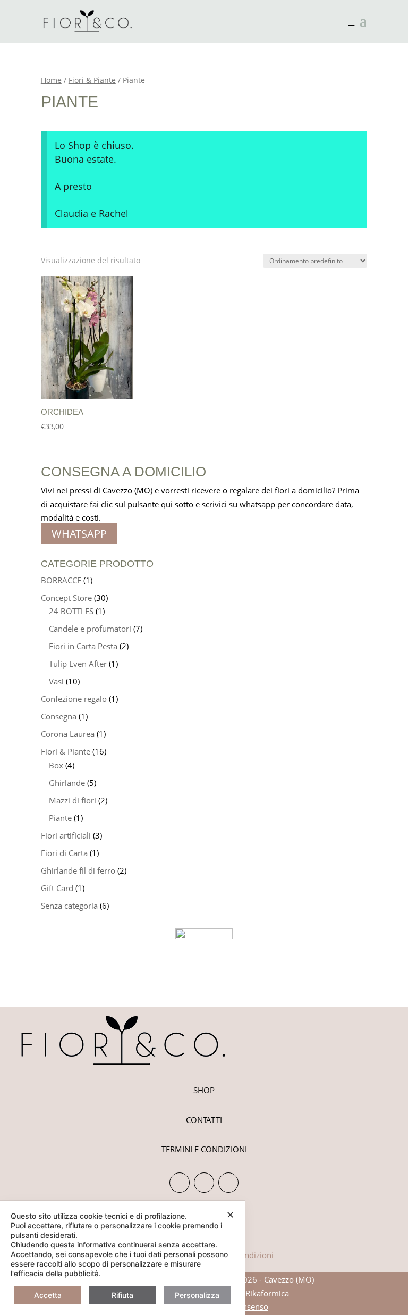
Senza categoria (69, 905)
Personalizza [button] (197, 1295)
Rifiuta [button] (122, 1295)
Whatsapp (79, 533)
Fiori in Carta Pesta (83, 646)
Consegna (58, 716)
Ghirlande (67, 782)
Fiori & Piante (92, 80)
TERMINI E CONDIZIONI (204, 1149)
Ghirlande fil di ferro (78, 870)
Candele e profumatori (90, 628)
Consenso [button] (250, 1306)
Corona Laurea (68, 733)
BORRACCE (61, 580)
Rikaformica (267, 1293)
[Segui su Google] (228, 1182)
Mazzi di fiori (72, 800)
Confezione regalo (74, 698)
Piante (60, 818)
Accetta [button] (48, 1295)
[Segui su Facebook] (204, 1182)
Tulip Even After (78, 663)
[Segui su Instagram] (179, 1182)
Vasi (56, 681)
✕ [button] (230, 1214)
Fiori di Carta (64, 853)
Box (56, 765)
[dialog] (122, 1258)
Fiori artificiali (66, 835)
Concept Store (66, 597)
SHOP (204, 1090)
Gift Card (57, 888)
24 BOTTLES (71, 611)
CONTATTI (204, 1120)
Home (51, 80)
